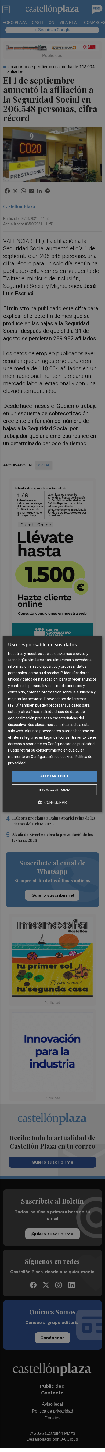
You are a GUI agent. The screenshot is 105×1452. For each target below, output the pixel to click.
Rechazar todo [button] (54, 789)
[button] (52, 802)
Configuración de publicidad (71, 744)
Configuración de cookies (52, 757)
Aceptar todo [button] (54, 776)
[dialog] (52, 724)
